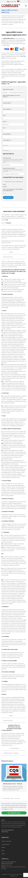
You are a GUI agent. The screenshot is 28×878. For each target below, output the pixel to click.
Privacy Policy (4, 831)
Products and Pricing (6, 841)
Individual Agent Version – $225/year (12, 783)
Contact (3, 853)
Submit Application (8, 197)
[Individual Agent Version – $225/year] (14, 772)
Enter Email (5, 145)
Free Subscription (5, 844)
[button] (26, 5)
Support (3, 847)
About (3, 820)
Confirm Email (6, 150)
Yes (5, 193)
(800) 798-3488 (12, 1)
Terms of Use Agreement (7, 830)
